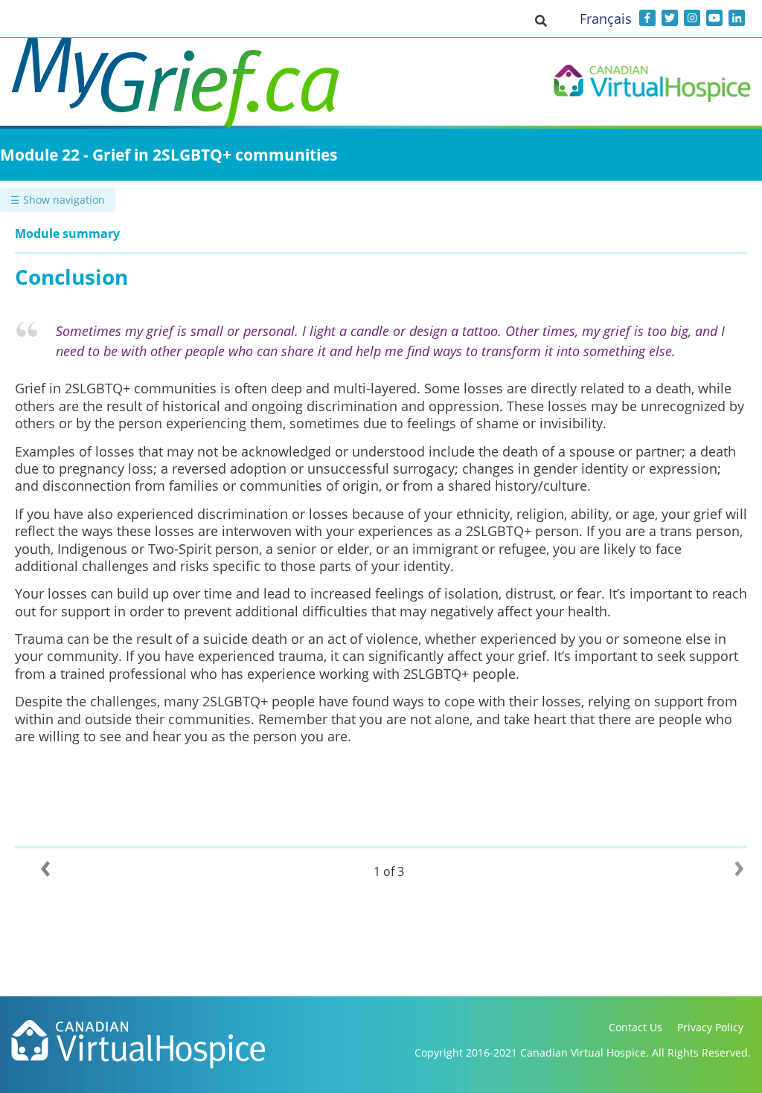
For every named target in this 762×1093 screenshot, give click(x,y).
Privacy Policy (710, 1027)
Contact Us (635, 1027)
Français (606, 19)
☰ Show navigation (57, 200)
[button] (541, 20)
